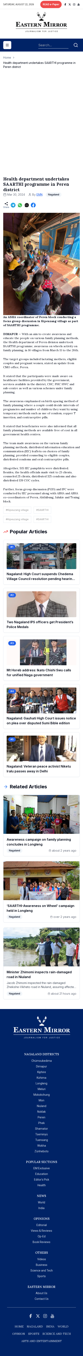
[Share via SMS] (26, 205)
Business (41, 1264)
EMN (39, 194)
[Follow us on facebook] (65, 4)
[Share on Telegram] (13, 205)
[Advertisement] (41, 126)
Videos (41, 1259)
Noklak (41, 1111)
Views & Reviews (41, 1230)
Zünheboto (41, 1151)
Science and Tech (41, 1270)
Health (41, 1185)
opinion (18, 1334)
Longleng (41, 1083)
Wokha (41, 1145)
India (41, 1208)
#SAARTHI (42, 509)
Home (7, 57)
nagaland (35, 1326)
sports (33, 1334)
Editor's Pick (41, 1179)
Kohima (41, 1077)
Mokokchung (41, 1094)
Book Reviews (41, 1242)
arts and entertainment (41, 1341)
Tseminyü (41, 1134)
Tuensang (41, 1140)
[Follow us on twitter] (69, 4)
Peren (41, 1117)
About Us (41, 1293)
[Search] (76, 45)
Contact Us (42, 1298)
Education (41, 1174)
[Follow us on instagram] (74, 4)
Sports (41, 1276)
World (41, 1202)
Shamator (41, 1128)
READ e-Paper (51, 4)
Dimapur (41, 1066)
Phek (41, 1123)
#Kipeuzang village (17, 509)
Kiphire (41, 1072)
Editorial (41, 1225)
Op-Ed (42, 1236)
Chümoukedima (41, 1060)
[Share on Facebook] (33, 205)
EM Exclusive (41, 1168)
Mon (41, 1100)
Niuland (41, 1106)
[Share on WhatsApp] (20, 205)
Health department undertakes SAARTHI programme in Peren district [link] (39, 65)
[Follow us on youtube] (78, 4)
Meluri (42, 1089)
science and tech (57, 1334)
